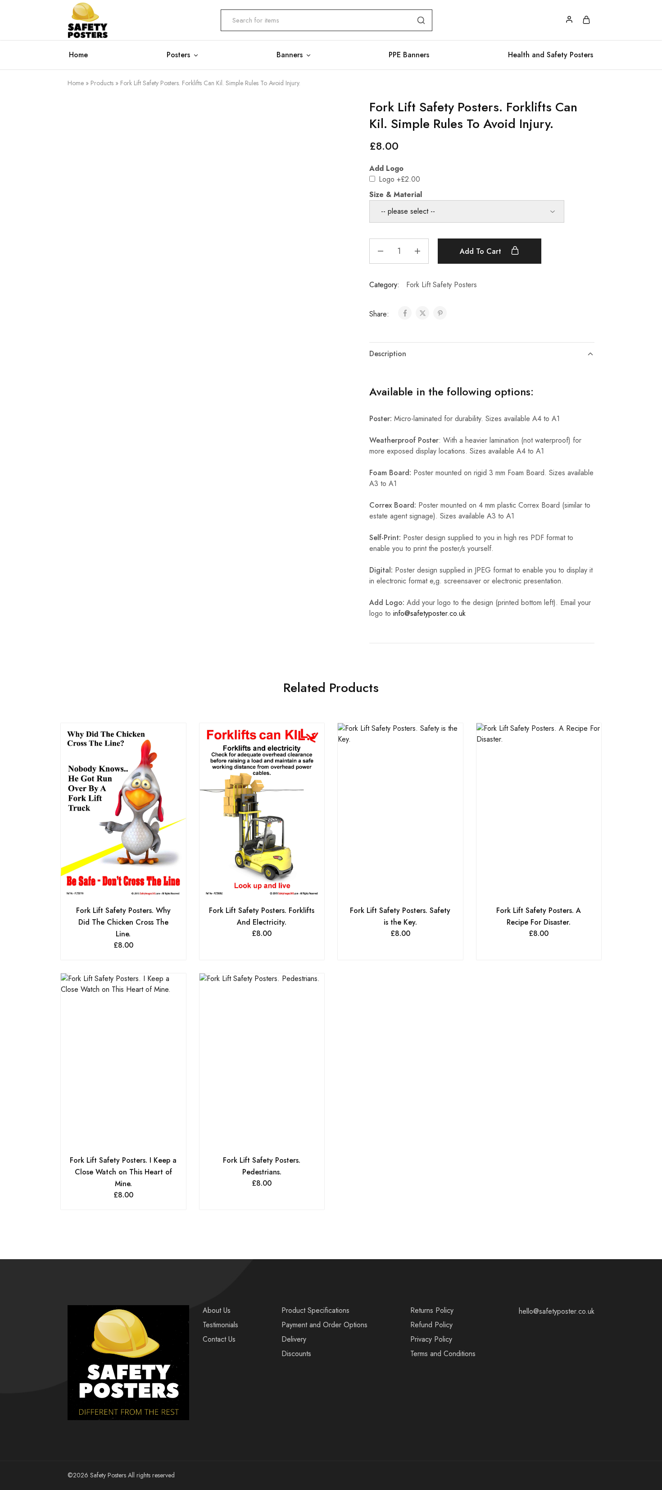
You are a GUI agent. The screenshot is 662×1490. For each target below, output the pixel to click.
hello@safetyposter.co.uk (556, 1311)
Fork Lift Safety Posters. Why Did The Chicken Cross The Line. (123, 922)
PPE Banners (409, 55)
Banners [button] (290, 55)
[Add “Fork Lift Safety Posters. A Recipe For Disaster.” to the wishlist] (550, 887)
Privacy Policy (431, 1339)
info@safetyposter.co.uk (429, 613)
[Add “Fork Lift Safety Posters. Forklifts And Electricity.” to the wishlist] (273, 887)
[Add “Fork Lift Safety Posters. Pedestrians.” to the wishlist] (273, 1137)
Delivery (293, 1339)
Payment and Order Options (324, 1325)
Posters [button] (178, 55)
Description (387, 353)
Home (78, 55)
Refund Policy (431, 1325)
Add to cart (481, 251)
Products (102, 82)
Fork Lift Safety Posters (441, 285)
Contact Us (219, 1339)
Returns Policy (431, 1310)
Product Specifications (315, 1310)
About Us (217, 1310)
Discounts (296, 1353)
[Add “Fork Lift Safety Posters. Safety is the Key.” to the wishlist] (411, 887)
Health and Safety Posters (550, 55)
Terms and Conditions (443, 1353)
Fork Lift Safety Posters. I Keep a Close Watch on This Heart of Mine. (123, 1172)
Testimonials (220, 1325)
